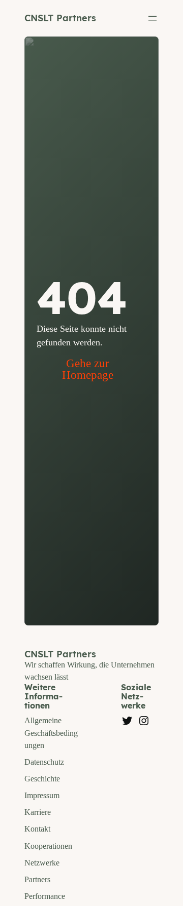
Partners (37, 879)
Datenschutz (44, 762)
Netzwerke (41, 862)
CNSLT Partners (60, 18)
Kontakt (37, 828)
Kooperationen (48, 846)
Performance (44, 896)
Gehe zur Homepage (87, 369)
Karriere (37, 812)
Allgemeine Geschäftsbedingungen (51, 732)
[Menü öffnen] (152, 18)
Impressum (41, 795)
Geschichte (42, 778)
